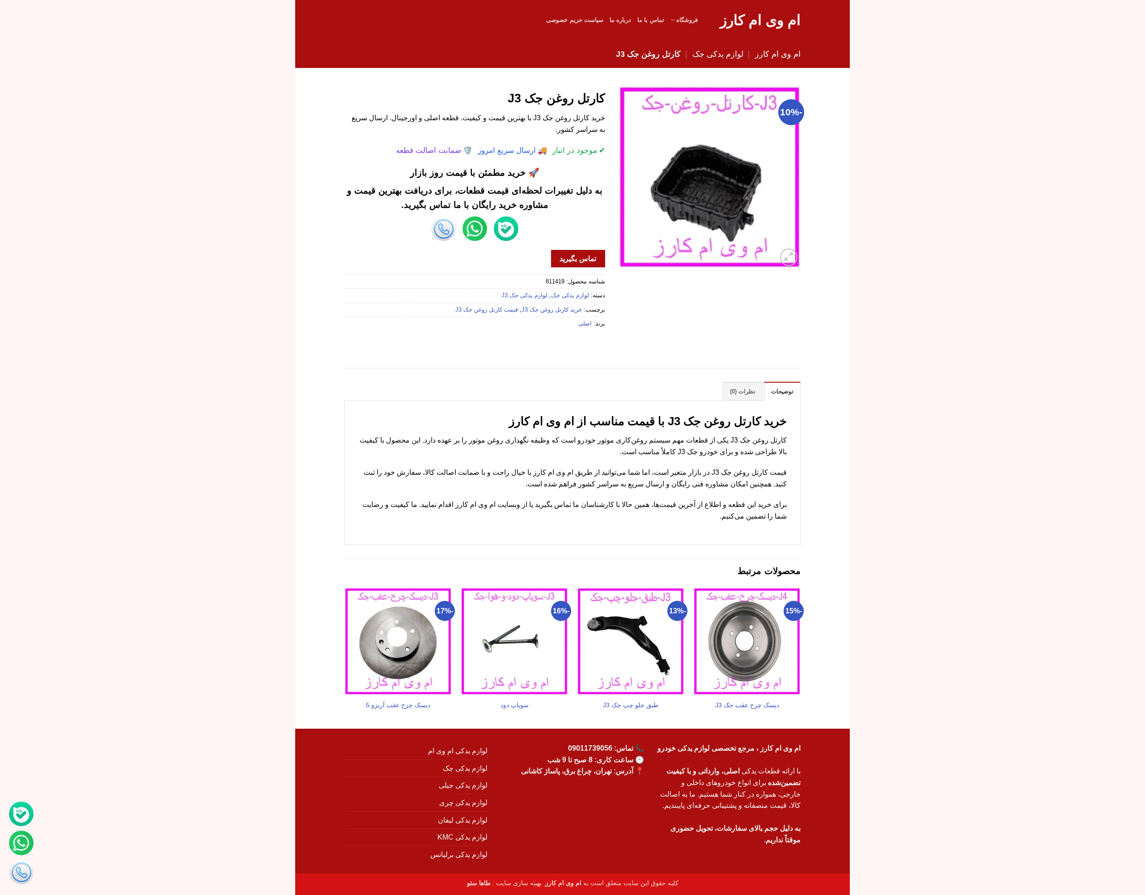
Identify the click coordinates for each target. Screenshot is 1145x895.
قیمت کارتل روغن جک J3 (486, 309)
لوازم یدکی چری (463, 802)
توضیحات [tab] (782, 391)
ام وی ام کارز (760, 20)
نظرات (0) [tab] (742, 391)
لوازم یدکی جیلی (463, 785)
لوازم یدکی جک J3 (524, 295)
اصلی (585, 323)
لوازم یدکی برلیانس (459, 854)
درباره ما (620, 20)
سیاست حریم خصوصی (574, 20)
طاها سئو (479, 883)
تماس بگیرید (578, 258)
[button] (788, 257)
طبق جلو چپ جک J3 (630, 705)
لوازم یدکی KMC (462, 837)
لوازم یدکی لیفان (463, 820)
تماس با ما (650, 20)
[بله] (21, 815)
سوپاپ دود (514, 705)
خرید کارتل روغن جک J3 (552, 309)
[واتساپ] (21, 844)
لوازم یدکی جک (717, 54)
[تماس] (21, 873)
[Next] (345, 657)
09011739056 (590, 748)
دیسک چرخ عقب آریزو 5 (398, 705)
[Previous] (800, 657)
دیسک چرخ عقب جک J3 (747, 705)
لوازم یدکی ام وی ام (458, 751)
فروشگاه (687, 20)
